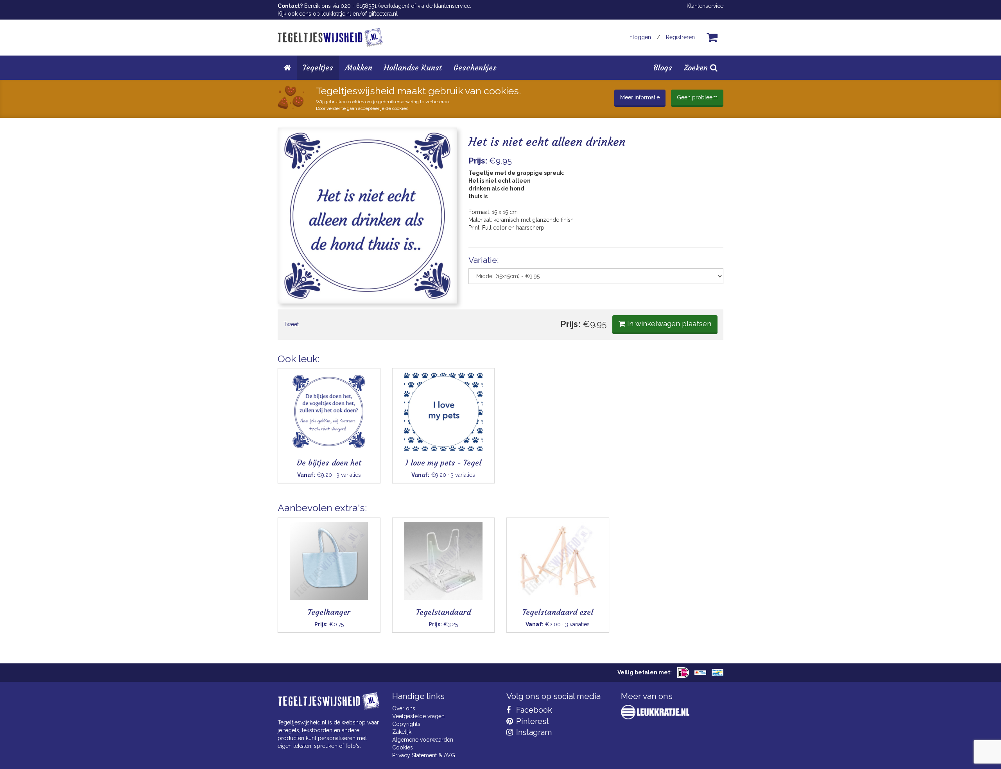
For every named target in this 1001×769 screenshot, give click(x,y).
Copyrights (406, 724)
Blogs (662, 67)
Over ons (403, 708)
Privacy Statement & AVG (423, 755)
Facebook (533, 710)
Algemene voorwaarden (422, 740)
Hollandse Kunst (413, 67)
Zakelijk (401, 732)
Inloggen (639, 37)
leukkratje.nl (336, 14)
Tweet (291, 324)
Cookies (402, 747)
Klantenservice (705, 6)
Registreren (680, 37)
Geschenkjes (475, 67)
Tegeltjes (318, 67)
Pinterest (531, 721)
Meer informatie (640, 97)
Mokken (358, 67)
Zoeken (697, 67)
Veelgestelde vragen (418, 716)
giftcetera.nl (383, 14)
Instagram (533, 732)
